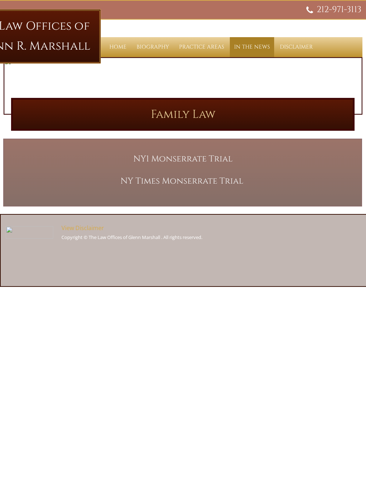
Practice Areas (201, 47)
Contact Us (126, 67)
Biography (153, 47)
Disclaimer (296, 47)
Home (118, 47)
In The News (252, 47)
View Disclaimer (82, 228)
